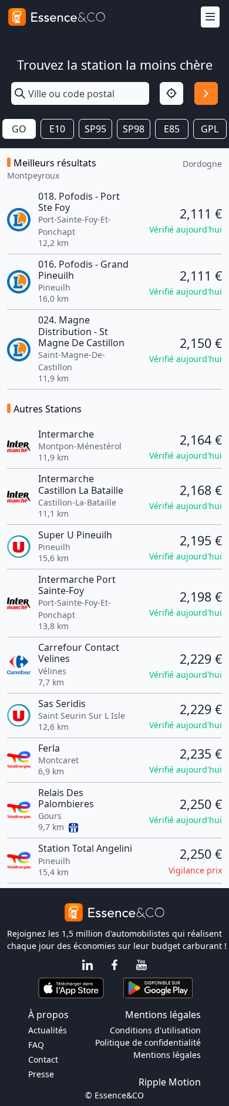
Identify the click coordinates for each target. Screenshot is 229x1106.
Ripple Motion (170, 1082)
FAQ (36, 1044)
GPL (209, 128)
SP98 (133, 128)
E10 (57, 128)
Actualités (47, 1030)
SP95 (95, 128)
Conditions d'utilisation (155, 1030)
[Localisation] (171, 93)
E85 (172, 128)
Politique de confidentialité (148, 1042)
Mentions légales (167, 1054)
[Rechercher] (206, 93)
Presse (41, 1074)
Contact (43, 1059)
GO (19, 128)
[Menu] (210, 17)
